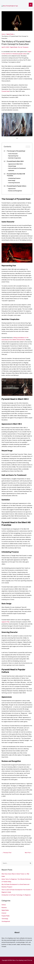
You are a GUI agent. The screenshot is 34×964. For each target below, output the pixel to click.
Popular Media (5, 916)
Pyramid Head (5, 91)
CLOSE (27, 146)
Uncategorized (6, 921)
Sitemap (30, 960)
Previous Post (6, 852)
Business (4, 907)
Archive (4, 904)
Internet (4, 913)
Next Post (28, 852)
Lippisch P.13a (5, 622)
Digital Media (13, 47)
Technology (5, 918)
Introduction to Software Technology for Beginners (16, 895)
